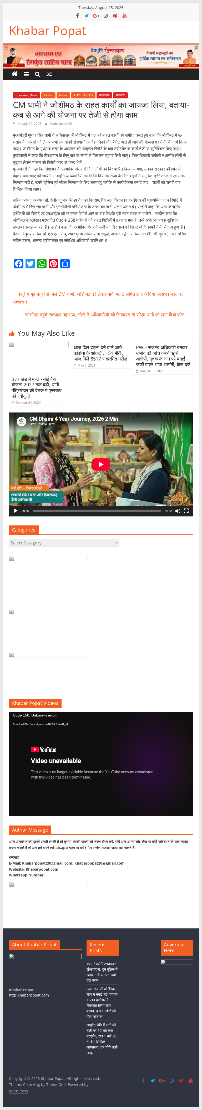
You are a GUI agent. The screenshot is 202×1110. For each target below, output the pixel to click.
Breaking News (27, 95)
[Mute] (177, 511)
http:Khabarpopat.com (29, 995)
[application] (101, 464)
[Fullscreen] (186, 511)
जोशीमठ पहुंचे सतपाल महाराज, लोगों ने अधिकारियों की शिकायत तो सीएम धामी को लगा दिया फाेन (107, 314)
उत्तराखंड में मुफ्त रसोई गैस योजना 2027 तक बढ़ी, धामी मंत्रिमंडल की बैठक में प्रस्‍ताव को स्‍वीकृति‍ (37, 387)
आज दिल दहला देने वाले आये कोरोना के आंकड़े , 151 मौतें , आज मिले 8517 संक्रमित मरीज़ (100, 353)
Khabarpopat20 (60, 123)
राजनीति (120, 95)
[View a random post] (49, 74)
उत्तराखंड (104, 95)
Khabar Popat (47, 30)
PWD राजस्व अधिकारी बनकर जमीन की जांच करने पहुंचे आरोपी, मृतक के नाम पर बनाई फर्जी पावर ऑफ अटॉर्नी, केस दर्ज (163, 356)
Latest (48, 95)
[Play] (15, 511)
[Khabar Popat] (15, 74)
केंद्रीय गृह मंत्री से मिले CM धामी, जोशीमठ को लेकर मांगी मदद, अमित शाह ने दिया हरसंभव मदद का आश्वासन (97, 298)
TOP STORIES (83, 95)
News (63, 95)
